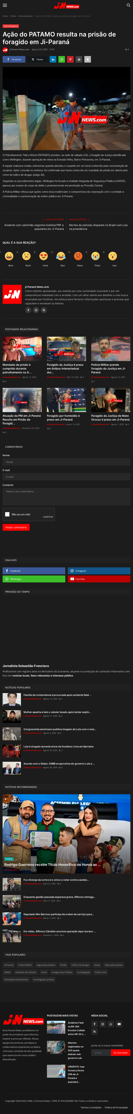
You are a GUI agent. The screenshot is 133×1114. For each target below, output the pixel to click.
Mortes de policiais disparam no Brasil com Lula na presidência (98, 227)
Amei (45, 265)
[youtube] (119, 1024)
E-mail (6, 470)
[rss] (94, 1031)
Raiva (80, 265)
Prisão (63, 964)
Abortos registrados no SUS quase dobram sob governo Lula (75, 1050)
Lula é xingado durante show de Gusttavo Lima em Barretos (59, 746)
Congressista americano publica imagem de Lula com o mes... (60, 729)
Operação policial (113, 964)
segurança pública (46, 964)
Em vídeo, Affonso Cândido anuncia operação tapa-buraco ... (60, 931)
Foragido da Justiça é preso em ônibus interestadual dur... (65, 368)
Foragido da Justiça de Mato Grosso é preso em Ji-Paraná (110, 417)
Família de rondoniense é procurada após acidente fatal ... (58, 694)
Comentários (14, 446)
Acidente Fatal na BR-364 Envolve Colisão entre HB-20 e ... (77, 1028)
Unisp (97, 964)
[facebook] (94, 1024)
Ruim (28, 265)
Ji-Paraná (8, 964)
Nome (6, 455)
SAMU (7, 972)
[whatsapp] (111, 1024)
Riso (63, 265)
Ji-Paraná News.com (19, 49)
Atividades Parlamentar (16, 979)
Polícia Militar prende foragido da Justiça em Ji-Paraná (108, 368)
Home (5, 16)
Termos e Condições (91, 1107)
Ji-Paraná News (11, 869)
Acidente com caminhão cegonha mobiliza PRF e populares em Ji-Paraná (34, 227)
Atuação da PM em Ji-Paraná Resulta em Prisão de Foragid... (22, 419)
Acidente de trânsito (25, 972)
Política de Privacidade (116, 1107)
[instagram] (102, 1024)
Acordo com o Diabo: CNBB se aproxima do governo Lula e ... (59, 763)
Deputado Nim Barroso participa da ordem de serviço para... (59, 914)
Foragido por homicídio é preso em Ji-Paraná (63, 417)
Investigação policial (43, 979)
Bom (10, 265)
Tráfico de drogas (80, 964)
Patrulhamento (25, 16)
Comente (8, 485)
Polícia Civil (100, 972)
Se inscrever (121, 1052)
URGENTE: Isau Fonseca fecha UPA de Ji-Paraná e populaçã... (76, 1074)
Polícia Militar (25, 964)
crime (44, 972)
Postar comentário (16, 527)
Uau (114, 265)
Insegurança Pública (62, 972)
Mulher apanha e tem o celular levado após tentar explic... (57, 712)
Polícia (13, 16)
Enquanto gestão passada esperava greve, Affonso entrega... (60, 896)
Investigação (83, 972)
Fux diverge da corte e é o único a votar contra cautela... (56, 879)
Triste (97, 265)
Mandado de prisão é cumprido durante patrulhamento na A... (17, 368)
